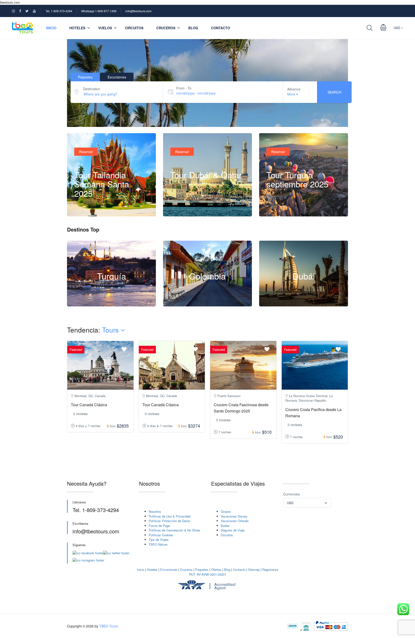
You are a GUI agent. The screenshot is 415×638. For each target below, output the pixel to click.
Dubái (303, 276)
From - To (183, 88)
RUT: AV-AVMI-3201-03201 (207, 574)
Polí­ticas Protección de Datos (169, 521)
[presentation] (359, 397)
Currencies (291, 494)
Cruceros (165, 27)
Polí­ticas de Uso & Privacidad (169, 516)
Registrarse (270, 569)
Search (334, 92)
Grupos (226, 511)
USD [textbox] (290, 503)
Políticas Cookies (161, 535)
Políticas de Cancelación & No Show (174, 530)
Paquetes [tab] (85, 77)
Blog (193, 27)
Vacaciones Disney (234, 516)
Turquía (111, 276)
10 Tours (111, 303)
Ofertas (216, 569)
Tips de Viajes (159, 539)
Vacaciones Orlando (235, 521)
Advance (293, 89)
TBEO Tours (108, 626)
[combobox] (307, 502)
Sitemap (254, 569)
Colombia (207, 276)
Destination (91, 88)
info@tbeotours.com (138, 11)
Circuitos (134, 27)
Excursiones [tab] (117, 77)
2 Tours (207, 303)
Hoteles (152, 569)
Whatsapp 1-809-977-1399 (98, 11)
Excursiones (168, 569)
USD (397, 27)
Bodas (225, 525)
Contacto (220, 27)
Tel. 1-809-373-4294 (59, 11)
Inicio (51, 27)
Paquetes (201, 569)
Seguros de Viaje (232, 530)
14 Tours (303, 303)
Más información (91, 206)
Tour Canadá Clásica (89, 404)
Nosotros (155, 511)
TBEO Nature (158, 544)
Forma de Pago (159, 525)
